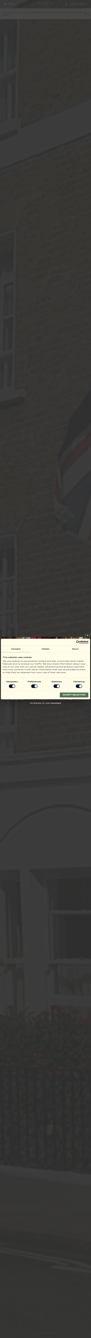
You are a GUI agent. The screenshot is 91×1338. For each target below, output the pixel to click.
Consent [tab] (15, 649)
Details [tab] (45, 649)
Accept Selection (74, 695)
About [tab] (75, 649)
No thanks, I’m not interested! (45, 703)
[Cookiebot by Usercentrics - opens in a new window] (78, 642)
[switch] (34, 686)
